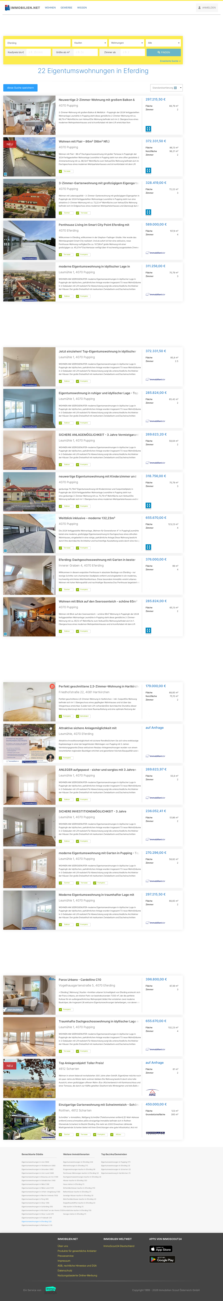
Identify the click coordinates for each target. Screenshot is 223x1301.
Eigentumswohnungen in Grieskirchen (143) (39, 1180)
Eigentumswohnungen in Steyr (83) (35, 1203)
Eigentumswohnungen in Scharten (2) (116, 1169)
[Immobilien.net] (22, 8)
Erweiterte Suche (169, 61)
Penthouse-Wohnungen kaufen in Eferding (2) (81, 1173)
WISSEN (82, 7)
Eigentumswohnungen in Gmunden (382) (38, 1169)
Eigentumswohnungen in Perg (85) (35, 1199)
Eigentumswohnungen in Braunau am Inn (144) (40, 1177)
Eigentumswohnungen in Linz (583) (35, 1162)
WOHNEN (50, 7)
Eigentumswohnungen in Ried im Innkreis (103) (40, 1195)
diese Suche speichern (20, 87)
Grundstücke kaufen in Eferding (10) (77, 1210)
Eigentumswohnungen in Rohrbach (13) (37, 1225)
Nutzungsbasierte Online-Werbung (77, 1275)
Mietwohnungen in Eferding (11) (75, 1166)
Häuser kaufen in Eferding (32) (75, 1180)
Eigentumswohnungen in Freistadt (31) (37, 1218)
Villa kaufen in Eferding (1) (73, 1207)
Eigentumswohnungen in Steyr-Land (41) (38, 1214)
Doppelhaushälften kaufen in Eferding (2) (79, 1203)
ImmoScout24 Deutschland (119, 1246)
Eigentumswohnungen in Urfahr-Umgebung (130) (41, 1192)
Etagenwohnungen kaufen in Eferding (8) (79, 1169)
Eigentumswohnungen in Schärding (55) (37, 1207)
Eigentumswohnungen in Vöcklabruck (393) (39, 1166)
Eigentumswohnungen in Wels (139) (35, 1184)
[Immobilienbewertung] (49, 1290)
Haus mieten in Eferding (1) (73, 1184)
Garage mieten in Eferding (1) (74, 1214)
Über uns (63, 1246)
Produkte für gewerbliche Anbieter (77, 1250)
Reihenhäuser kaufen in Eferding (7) (77, 1192)
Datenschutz (65, 1270)
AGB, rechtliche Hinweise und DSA (77, 1265)
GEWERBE (66, 7)
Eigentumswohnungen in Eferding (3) (115, 1166)
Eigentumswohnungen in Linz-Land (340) (38, 1173)
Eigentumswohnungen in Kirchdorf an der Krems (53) (42, 1210)
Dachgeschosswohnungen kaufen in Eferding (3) (82, 1177)
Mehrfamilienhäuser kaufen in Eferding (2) (79, 1199)
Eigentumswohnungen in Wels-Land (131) (38, 1188)
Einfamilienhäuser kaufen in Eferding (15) (79, 1188)
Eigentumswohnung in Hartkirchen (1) (116, 1173)
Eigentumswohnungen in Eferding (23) (78, 1162)
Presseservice (66, 1255)
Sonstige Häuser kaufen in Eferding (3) (78, 1195)
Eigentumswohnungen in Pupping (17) (116, 1162)
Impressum (64, 1260)
